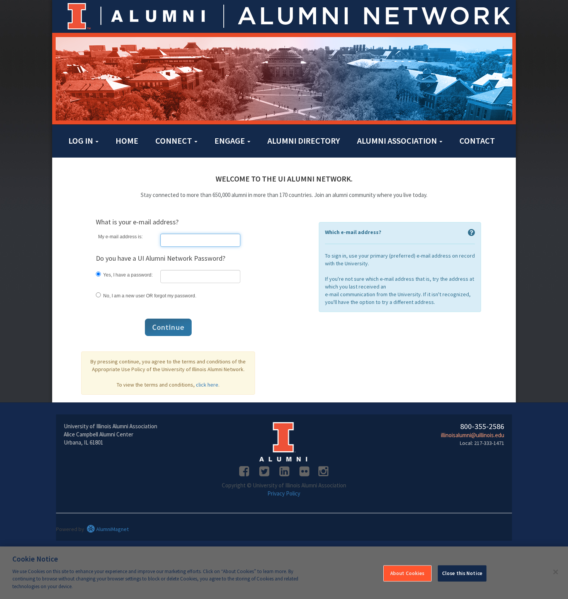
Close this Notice (462, 573)
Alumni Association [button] (398, 141)
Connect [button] (174, 141)
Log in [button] (81, 141)
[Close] (555, 571)
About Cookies (407, 573)
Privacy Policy (283, 493)
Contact (477, 141)
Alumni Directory (303, 141)
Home (127, 141)
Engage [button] (230, 141)
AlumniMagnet (112, 529)
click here (207, 384)
